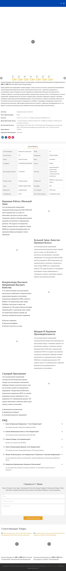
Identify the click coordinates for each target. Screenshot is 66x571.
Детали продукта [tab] (33, 146)
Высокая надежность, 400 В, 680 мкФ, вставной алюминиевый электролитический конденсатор (16, 558)
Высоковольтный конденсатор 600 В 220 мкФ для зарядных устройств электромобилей (48, 558)
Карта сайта (54, 566)
